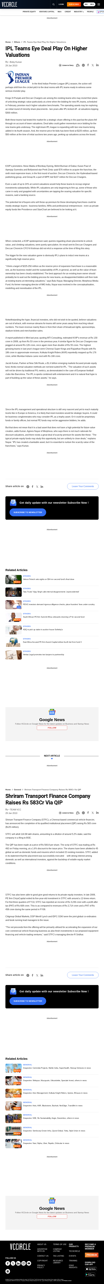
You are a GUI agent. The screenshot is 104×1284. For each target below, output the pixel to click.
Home (8, 42)
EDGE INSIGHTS (73, 1266)
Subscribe (74, 4)
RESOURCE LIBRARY (58, 1262)
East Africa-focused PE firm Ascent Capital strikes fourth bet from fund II (52, 642)
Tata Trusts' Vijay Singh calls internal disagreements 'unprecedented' (51, 592)
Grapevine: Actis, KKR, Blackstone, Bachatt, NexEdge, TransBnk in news (52, 1105)
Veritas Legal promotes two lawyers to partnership (43, 654)
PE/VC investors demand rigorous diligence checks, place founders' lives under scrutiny (59, 604)
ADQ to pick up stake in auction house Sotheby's (43, 629)
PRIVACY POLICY (41, 1266)
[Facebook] (88, 65)
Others (17, 42)
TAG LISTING (58, 1256)
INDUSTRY (78, 12)
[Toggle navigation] (98, 4)
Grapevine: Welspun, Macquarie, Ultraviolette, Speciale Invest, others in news (55, 1080)
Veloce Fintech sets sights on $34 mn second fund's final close (48, 579)
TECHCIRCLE (74, 1251)
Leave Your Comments (83, 486)
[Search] (53, 4)
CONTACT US (42, 1256)
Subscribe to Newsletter (28, 512)
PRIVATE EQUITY (29, 12)
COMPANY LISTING (57, 1250)
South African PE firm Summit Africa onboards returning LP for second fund (53, 617)
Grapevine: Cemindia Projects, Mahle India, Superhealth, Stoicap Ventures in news (57, 1068)
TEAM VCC (15, 809)
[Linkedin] (97, 65)
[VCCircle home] (9, 4)
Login (61, 4)
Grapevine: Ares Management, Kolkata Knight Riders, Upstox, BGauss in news (55, 1093)
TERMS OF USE (59, 1244)
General (17, 790)
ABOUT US (41, 1244)
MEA (92, 4)
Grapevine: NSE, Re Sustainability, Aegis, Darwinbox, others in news (51, 1118)
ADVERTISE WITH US (42, 1250)
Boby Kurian (16, 62)
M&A (59, 12)
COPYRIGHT (42, 1261)
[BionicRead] (78, 65)
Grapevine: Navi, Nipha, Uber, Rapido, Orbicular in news (46, 1143)
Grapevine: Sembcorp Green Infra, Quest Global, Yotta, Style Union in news (54, 1131)
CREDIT (68, 12)
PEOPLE (90, 12)
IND (86, 4)
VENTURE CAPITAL (46, 12)
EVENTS (72, 1256)
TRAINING (73, 1261)
